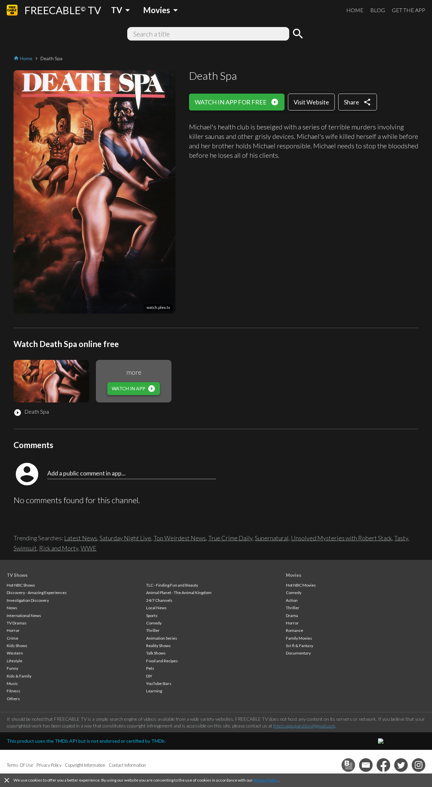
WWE (89, 548)
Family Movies (299, 638)
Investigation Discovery (28, 600)
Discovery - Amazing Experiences (37, 592)
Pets (150, 668)
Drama (292, 615)
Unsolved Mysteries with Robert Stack (341, 538)
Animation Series (161, 638)
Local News (156, 607)
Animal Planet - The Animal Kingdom (179, 592)
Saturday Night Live (125, 538)
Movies (293, 575)
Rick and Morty (58, 548)
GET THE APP (408, 10)
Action (292, 600)
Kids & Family (19, 676)
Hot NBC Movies (301, 585)
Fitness (13, 690)
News (12, 607)
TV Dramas (17, 622)
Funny (12, 668)
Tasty (401, 538)
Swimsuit (25, 548)
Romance (294, 630)
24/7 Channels (159, 600)
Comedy (154, 622)
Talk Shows (156, 653)
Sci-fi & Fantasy (299, 645)
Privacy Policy (265, 780)
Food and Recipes (162, 660)
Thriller (153, 630)
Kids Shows (17, 645)
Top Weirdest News (180, 538)
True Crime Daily (230, 538)
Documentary (298, 653)
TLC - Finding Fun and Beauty (172, 585)
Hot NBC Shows (21, 585)
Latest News (80, 538)
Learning (154, 690)
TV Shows (17, 575)
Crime (12, 638)
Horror (13, 630)
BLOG (377, 10)
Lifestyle (14, 660)
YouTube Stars (158, 683)
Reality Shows (158, 645)
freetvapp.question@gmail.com (304, 726)
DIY (149, 676)
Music (12, 683)
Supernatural (272, 538)
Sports (152, 615)
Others (13, 698)
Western (15, 653)
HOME (354, 10)
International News (24, 615)
